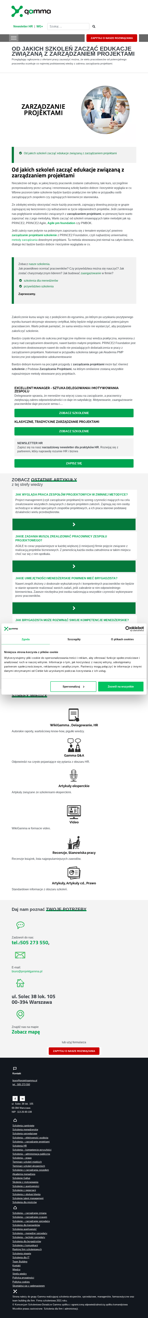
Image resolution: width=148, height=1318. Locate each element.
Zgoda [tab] (26, 639)
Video (74, 822)
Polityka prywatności (23, 1277)
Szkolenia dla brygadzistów (26, 1241)
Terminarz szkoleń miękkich (27, 1162)
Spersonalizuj (71, 686)
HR (95, 725)
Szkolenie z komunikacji (25, 1245)
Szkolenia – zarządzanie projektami (31, 1141)
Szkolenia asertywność (24, 1229)
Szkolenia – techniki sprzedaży (28, 1237)
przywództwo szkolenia (39, 286)
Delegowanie (81, 725)
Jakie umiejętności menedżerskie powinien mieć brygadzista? (66, 578)
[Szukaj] (92, 26)
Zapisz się (74, 463)
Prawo (91, 883)
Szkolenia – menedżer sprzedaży (29, 1233)
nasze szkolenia (39, 264)
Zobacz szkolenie (74, 413)
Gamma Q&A (74, 755)
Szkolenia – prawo (22, 1158)
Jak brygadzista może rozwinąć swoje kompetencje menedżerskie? (72, 620)
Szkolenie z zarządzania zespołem (30, 1170)
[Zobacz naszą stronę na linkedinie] (22, 1098)
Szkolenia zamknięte (23, 1125)
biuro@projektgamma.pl (27, 971)
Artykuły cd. (75, 883)
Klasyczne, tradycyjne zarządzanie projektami (56, 422)
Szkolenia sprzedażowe (24, 1133)
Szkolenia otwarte (21, 1253)
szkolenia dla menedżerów (41, 280)
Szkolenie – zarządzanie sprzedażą (31, 1221)
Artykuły (58, 883)
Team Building (19, 1261)
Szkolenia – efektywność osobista (30, 1137)
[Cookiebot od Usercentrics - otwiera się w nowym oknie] (128, 629)
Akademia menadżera (23, 1174)
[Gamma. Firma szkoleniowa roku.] (31, 11)
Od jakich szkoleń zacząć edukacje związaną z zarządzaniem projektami (70, 153)
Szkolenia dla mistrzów (24, 1202)
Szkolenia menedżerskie (25, 1129)
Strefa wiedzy (19, 1273)
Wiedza (16, 1269)
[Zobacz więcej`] (74, 524)
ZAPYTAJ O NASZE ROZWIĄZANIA (112, 38)
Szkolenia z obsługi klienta (26, 1194)
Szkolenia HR (19, 1145)
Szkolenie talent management (27, 1198)
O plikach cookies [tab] (122, 639)
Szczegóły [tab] (74, 639)
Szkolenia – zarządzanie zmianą (29, 1213)
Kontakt (16, 1265)
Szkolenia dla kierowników (26, 1225)
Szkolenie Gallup (21, 1178)
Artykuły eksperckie (74, 786)
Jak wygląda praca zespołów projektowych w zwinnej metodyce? (71, 494)
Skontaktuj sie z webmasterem (28, 1285)
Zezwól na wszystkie (121, 686)
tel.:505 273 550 (30, 942)
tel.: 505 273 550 (21, 1084)
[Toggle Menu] (14, 38)
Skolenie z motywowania (25, 1182)
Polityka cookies (21, 1281)
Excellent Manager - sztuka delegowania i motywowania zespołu (66, 389)
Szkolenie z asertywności (25, 1186)
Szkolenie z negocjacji (24, 1190)
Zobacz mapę (26, 1031)
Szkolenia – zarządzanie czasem (29, 1217)
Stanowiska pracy (82, 853)
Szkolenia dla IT (20, 1257)
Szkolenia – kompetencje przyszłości (31, 1149)
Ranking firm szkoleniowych (27, 1249)
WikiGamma (59, 725)
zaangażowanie (91, 273)
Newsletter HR (23, 26)
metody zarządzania (25, 239)
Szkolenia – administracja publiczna (31, 1154)
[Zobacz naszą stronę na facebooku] (15, 1098)
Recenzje (60, 853)
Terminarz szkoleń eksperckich (28, 1166)
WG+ (39, 26)
